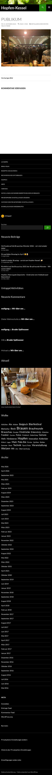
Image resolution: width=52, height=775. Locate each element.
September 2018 (7, 597)
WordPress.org (7, 717)
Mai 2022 (4, 558)
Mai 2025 (4, 480)
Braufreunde (36, 428)
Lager (9, 442)
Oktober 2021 (6, 566)
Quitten (36, 442)
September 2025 (7, 475)
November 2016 (7, 662)
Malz (14, 441)
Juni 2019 (5, 584)
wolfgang (5, 308)
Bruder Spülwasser (20, 329)
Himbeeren (12, 439)
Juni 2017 (5, 632)
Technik (17, 445)
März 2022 (5, 562)
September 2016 (7, 671)
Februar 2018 (6, 610)
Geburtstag (34, 435)
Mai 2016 (4, 688)
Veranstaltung (39, 445)
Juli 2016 (4, 679)
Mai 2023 (4, 523)
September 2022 (7, 549)
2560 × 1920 (24, 24)
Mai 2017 (4, 636)
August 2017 (6, 623)
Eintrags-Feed (6, 708)
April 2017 (5, 640)
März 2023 (5, 527)
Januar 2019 (6, 588)
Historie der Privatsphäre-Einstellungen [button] (17, 202)
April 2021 (5, 571)
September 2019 (7, 579)
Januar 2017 (6, 653)
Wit (12, 448)
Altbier (15, 424)
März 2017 (5, 645)
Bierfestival (35, 424)
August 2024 (6, 493)
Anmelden (5, 704)
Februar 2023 (6, 532)
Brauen (22, 428)
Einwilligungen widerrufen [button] (12, 206)
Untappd (4, 162)
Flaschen (12, 435)
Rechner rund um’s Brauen (11, 175)
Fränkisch (25, 435)
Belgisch (23, 424)
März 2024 (5, 497)
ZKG (16, 449)
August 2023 (6, 510)
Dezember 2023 (7, 501)
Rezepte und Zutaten (9, 171)
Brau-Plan (5, 166)
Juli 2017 (4, 627)
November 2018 (7, 592)
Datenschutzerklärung (8, 772)
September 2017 (7, 618)
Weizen (5, 448)
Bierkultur (5, 429)
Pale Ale (22, 441)
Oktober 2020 (6, 575)
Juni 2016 (5, 684)
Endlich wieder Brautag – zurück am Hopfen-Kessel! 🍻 (22, 260)
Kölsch (3, 442)
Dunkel (16, 432)
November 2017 (7, 614)
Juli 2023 (4, 514)
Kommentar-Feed (8, 712)
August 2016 (6, 675)
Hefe (3, 184)
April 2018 (5, 605)
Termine (4, 189)
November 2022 (7, 540)
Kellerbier (43, 439)
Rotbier (42, 442)
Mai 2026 (4, 467)
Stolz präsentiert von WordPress (27, 772)
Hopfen (4, 180)
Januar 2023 (6, 536)
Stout (10, 445)
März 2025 (5, 484)
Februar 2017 (6, 649)
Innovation (33, 439)
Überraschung (24, 449)
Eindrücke (24, 431)
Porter (29, 442)
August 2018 (6, 601)
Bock (13, 428)
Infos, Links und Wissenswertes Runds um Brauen (20, 193)
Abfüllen (4, 424)
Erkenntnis (36, 432)
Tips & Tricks (26, 445)
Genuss (42, 434)
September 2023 (7, 506)
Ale (10, 424)
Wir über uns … (18, 308)
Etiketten (45, 432)
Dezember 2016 (7, 658)
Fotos (18, 435)
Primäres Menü (49, 7)
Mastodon (4, 726)
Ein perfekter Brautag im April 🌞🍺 (14, 254)
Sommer (4, 445)
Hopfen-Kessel (13, 7)
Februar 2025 (6, 488)
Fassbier (5, 435)
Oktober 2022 (6, 545)
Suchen (4, 224)
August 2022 (6, 553)
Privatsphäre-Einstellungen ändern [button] (15, 198)
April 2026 (5, 471)
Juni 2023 (5, 519)
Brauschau (6, 432)
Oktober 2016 (6, 666)
